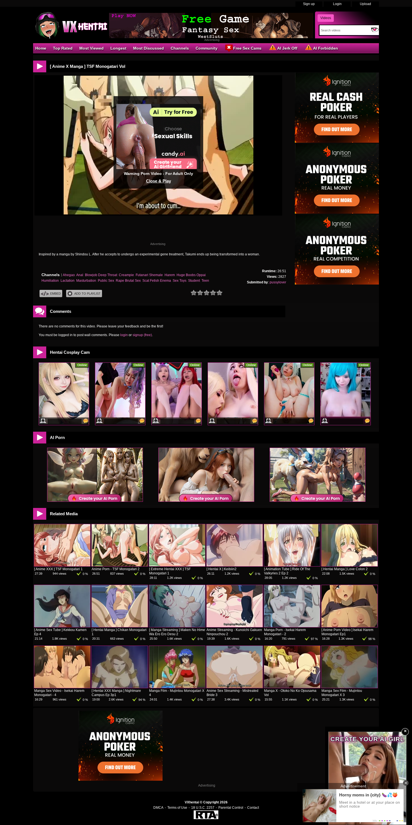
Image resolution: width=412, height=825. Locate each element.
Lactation (68, 281)
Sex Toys (179, 281)
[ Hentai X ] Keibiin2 (222, 569)
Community (206, 48)
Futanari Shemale (149, 275)
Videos (325, 18)
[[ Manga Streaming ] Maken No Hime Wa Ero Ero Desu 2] (177, 626)
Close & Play (158, 181)
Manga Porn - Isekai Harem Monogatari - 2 (285, 632)
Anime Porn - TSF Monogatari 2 (116, 569)
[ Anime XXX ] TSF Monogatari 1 (58, 569)
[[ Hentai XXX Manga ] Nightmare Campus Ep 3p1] (120, 687)
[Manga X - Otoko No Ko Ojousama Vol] (292, 687)
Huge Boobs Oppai (191, 275)
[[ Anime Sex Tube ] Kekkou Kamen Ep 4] (62, 626)
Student (194, 281)
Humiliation (50, 281)
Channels (180, 48)
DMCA (158, 808)
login (124, 335)
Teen (205, 281)
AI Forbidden (325, 48)
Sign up (309, 4)
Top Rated (63, 48)
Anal (79, 275)
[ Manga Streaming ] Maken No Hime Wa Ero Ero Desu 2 (177, 632)
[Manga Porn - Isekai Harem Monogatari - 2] (292, 626)
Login (337, 4)
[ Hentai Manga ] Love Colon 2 (344, 569)
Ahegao (69, 275)
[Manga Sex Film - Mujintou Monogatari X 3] (349, 687)
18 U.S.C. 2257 (202, 808)
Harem (170, 275)
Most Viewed (91, 48)
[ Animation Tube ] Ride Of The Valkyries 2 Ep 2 (287, 571)
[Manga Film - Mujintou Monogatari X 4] (177, 687)
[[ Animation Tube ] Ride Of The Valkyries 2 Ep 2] (292, 565)
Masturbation (86, 281)
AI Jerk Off (287, 48)
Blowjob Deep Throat (101, 275)
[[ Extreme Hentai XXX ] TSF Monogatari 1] (177, 565)
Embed (55, 293)
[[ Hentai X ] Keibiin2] (235, 565)
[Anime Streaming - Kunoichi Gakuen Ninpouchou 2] (235, 626)
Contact (253, 808)
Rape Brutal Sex (128, 281)
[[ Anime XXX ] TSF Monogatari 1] (62, 565)
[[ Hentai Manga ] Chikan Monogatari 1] (120, 626)
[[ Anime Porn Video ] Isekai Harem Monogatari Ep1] (349, 626)
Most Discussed (148, 48)
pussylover (278, 282)
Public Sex (106, 281)
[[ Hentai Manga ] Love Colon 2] (349, 565)
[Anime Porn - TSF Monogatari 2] (120, 565)
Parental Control (230, 808)
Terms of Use (177, 808)
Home (40, 48)
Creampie (126, 275)
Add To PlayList (87, 293)
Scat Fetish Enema (156, 281)
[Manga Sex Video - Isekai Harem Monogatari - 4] (62, 687)
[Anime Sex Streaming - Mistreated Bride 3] (235, 687)
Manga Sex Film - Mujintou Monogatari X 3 (341, 693)
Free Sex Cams (247, 48)
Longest (118, 48)
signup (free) (142, 335)
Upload (365, 4)
